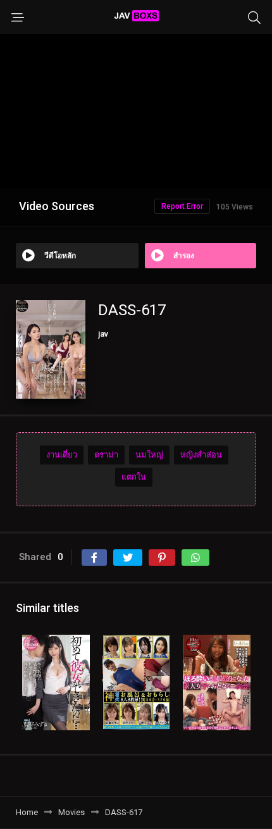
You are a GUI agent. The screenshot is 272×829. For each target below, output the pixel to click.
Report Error (182, 206)
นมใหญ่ (149, 454)
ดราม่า (106, 454)
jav (103, 334)
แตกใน (133, 477)
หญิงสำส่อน (201, 454)
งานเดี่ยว (61, 454)
